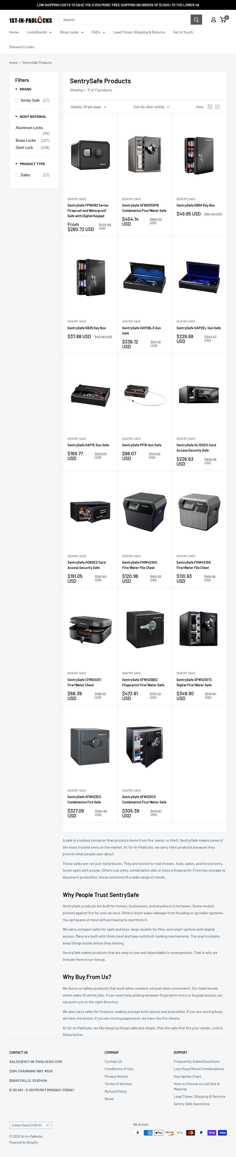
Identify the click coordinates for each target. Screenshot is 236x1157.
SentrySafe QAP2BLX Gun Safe (141, 330)
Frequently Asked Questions (197, 1061)
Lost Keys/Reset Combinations (199, 1068)
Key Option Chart (187, 1076)
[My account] (213, 19)
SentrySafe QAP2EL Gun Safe (199, 328)
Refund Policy (116, 1091)
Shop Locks (69, 32)
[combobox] (125, 20)
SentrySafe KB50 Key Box (196, 205)
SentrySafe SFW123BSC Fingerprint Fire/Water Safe (143, 682)
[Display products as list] (217, 107)
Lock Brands (37, 32)
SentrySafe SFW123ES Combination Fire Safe (84, 799)
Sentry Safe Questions (191, 1103)
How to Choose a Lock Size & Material (197, 1086)
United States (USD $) (26, 1125)
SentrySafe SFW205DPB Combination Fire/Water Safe (144, 208)
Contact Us (113, 1061)
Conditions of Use (119, 1068)
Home (14, 32)
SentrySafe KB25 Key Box (87, 328)
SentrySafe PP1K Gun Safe (141, 445)
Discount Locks (21, 46)
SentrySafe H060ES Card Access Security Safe (87, 565)
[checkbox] (35, 100)
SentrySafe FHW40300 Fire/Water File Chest (139, 565)
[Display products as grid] (210, 107)
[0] (223, 19)
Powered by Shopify (23, 1142)
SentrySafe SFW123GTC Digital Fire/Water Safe (194, 682)
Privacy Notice (116, 1076)
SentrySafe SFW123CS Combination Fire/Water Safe (144, 799)
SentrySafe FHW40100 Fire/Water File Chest (194, 565)
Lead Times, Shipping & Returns (139, 32)
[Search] (196, 20)
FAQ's (96, 32)
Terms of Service (118, 1083)
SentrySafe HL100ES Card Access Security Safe (196, 447)
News (109, 1098)
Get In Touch (183, 32)
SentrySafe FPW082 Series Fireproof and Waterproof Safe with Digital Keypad (88, 210)
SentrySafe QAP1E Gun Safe (88, 445)
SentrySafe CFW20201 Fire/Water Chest (84, 682)
